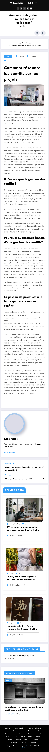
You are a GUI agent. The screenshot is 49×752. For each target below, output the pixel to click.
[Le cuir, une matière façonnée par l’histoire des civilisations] (24, 559)
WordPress (26, 746)
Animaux (21, 731)
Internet (8, 737)
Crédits (40, 731)
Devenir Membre (19, 728)
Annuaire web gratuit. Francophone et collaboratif (24, 19)
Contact (6, 731)
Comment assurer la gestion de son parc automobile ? (24, 468)
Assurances (31, 731)
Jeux (15, 737)
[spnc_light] (43, 33)
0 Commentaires (11, 61)
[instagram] (28, 8)
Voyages (33, 742)
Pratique (18, 739)
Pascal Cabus (15, 523)
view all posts (9, 452)
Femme (14, 734)
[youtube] (31, 8)
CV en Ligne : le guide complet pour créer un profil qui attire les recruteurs (23, 529)
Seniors (36, 739)
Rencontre (27, 739)
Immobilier (39, 734)
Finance (21, 734)
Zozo (11, 573)
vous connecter (18, 655)
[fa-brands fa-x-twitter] (21, 8)
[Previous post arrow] (43, 466)
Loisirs (30, 737)
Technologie (13, 742)
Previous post (10, 463)
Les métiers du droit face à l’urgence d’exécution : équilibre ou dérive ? (22, 628)
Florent (12, 623)
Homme (30, 734)
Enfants (6, 734)
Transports (24, 742)
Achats (14, 731)
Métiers (8, 56)
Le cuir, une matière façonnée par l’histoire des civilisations (21, 578)
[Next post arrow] (43, 478)
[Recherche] (37, 33)
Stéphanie (21, 56)
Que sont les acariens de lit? (18, 478)
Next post (8, 475)
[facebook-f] (18, 8)
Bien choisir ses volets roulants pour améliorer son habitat (24, 708)
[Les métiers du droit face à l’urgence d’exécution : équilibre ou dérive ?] (24, 609)
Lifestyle (22, 737)
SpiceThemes (24, 748)
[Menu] (5, 33)
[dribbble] (24, 8)
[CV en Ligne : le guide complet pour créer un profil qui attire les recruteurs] (24, 510)
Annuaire (8, 728)
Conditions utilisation (34, 728)
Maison (8, 680)
